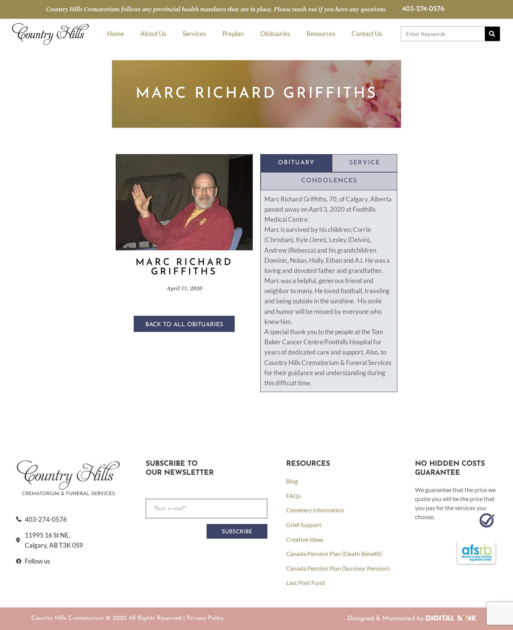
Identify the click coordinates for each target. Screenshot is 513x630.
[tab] (296, 163)
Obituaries (275, 34)
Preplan (233, 34)
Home (115, 34)
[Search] (492, 34)
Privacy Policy (205, 618)
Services (194, 34)
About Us (153, 34)
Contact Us (367, 34)
